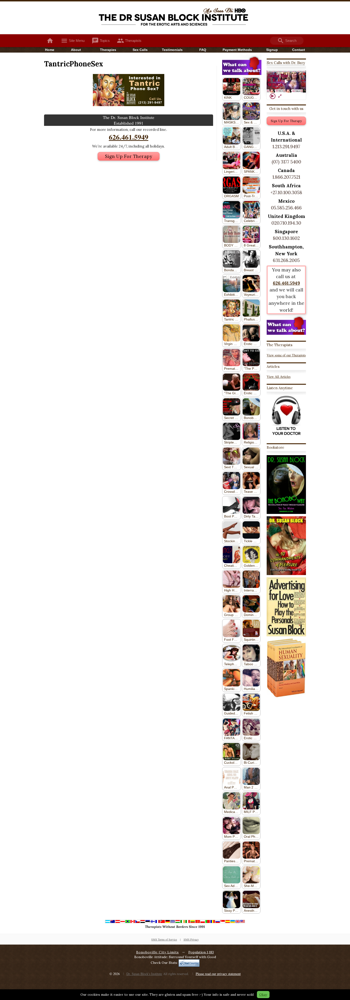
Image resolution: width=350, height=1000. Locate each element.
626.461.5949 (128, 137)
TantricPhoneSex (73, 63)
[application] (286, 82)
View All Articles (278, 376)
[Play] (272, 96)
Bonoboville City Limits (157, 952)
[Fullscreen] (279, 96)
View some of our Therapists (286, 355)
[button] (286, 82)
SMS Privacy (191, 939)
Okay (263, 994)
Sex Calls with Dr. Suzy (286, 62)
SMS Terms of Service (164, 939)
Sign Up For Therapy (128, 156)
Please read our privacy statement (218, 973)
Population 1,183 (201, 952)
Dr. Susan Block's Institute (144, 973)
